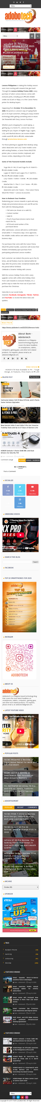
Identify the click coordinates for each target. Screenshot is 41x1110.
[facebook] (23, 2)
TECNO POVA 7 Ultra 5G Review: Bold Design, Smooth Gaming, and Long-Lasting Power (20, 816)
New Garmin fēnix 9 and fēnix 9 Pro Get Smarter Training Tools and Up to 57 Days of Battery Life (19, 426)
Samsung (6, 384)
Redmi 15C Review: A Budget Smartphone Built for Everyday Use (20, 869)
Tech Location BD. (19, 1101)
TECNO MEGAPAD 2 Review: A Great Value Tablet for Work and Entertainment (20, 762)
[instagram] (14, 2)
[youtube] (17, 2)
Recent (20, 807)
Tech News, (26, 63)
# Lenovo (10, 310)
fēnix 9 (5, 409)
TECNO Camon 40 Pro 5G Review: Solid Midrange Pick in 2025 (20, 829)
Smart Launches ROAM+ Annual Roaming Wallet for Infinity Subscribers (25, 989)
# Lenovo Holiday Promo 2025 (25, 310)
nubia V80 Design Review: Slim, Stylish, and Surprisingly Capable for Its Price (20, 856)
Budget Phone (11, 950)
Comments (32, 807)
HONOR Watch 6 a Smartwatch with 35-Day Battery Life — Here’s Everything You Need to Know (25, 1070)
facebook (36, 460)
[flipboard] (26, 2)
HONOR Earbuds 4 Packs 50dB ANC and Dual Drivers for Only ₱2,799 (17, 452)
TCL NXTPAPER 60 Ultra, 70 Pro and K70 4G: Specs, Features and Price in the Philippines (20, 788)
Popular (8, 807)
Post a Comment (10, 471)
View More (35, 377)
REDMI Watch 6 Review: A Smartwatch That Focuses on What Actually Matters (18, 775)
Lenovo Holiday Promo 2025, (12, 63)
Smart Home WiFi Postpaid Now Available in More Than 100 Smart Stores (25, 1000)
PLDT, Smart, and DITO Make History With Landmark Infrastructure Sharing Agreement (25, 1020)
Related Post (7, 377)
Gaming (8, 954)
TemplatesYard (21, 1104)
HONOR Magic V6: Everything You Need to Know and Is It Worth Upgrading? (25, 1059)
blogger (22, 460)
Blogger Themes (20, 1107)
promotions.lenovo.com (17, 139)
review (8, 963)
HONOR (5, 434)
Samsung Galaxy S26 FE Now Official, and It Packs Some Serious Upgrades (20, 401)
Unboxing (9, 959)
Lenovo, (32, 61)
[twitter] (20, 2)
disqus (28, 460)
